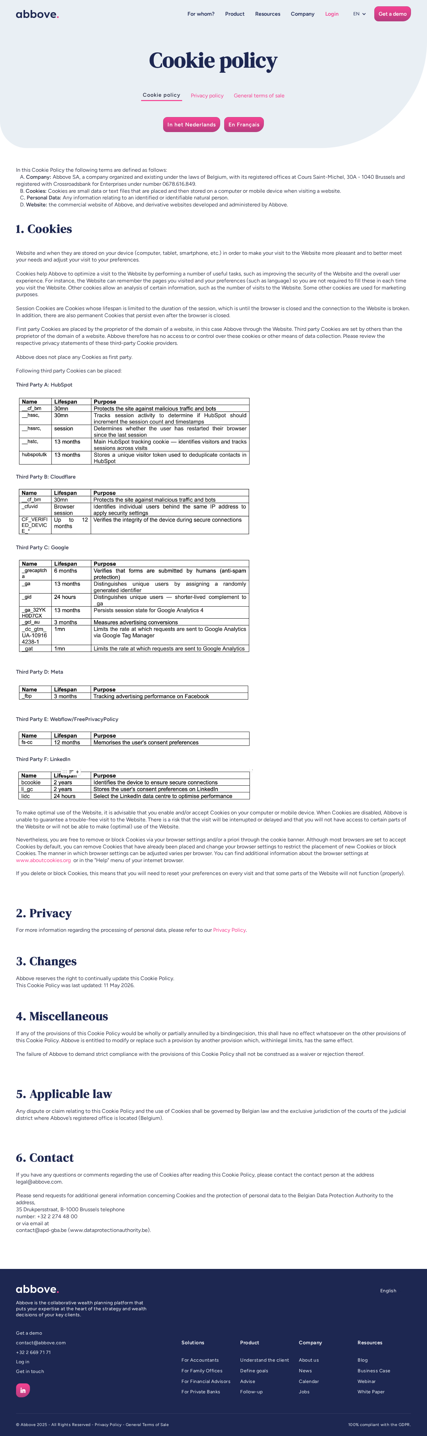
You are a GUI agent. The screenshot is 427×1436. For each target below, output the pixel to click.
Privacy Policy (229, 930)
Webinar (367, 1381)
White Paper (371, 1392)
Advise (247, 1381)
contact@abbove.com (41, 1343)
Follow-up (251, 1392)
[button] (201, 13)
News (305, 1371)
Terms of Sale (155, 1424)
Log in (22, 1362)
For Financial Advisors (206, 1381)
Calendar (309, 1381)
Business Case (374, 1371)
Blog (363, 1360)
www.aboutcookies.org (43, 860)
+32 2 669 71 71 (33, 1352)
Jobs (304, 1392)
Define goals (254, 1371)
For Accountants (200, 1360)
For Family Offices (202, 1371)
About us (309, 1360)
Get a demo (29, 1333)
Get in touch (30, 1371)
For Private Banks (201, 1392)
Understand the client (264, 1360)
